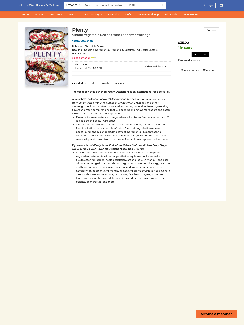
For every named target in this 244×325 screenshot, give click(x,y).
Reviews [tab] (119, 83)
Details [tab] (105, 83)
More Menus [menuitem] (191, 14)
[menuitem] (25, 14)
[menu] (122, 14)
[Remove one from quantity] (180, 54)
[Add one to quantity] (189, 54)
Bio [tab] (93, 83)
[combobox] (73, 5)
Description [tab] (79, 83)
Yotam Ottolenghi (83, 40)
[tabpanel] (121, 142)
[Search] (163, 5)
